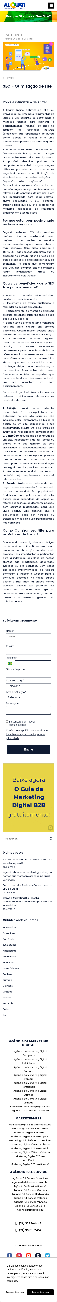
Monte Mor (9, 962)
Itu (4, 1015)
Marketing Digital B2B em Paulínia (30, 1148)
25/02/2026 (9, 909)
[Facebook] (9, 1256)
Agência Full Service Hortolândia (30, 1194)
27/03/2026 (9, 867)
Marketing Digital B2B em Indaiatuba (30, 1124)
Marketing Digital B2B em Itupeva (30, 1136)
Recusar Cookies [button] (15, 1292)
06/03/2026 (9, 892)
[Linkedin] (38, 1256)
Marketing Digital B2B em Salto (30, 1128)
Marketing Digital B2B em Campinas (30, 1140)
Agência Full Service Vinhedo (30, 1202)
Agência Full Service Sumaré (30, 1186)
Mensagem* (12, 703)
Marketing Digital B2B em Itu (30, 1132)
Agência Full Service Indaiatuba (30, 1182)
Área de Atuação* (16, 692)
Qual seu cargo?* (15, 680)
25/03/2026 (9, 879)
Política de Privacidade (28, 1245)
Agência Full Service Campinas (30, 1178)
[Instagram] (19, 1256)
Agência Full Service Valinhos (30, 1198)
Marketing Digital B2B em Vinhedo (30, 1152)
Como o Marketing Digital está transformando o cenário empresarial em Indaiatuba (27, 901)
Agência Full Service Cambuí (30, 1190)
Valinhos (8, 985)
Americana (9, 950)
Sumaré (7, 980)
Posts (16, 34)
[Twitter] (47, 1256)
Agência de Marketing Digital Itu (30, 1110)
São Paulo (9, 939)
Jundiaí (7, 997)
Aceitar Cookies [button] (40, 1292)
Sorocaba (8, 1003)
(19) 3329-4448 (30, 1223)
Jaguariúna (9, 956)
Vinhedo (8, 991)
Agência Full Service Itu (30, 1209)
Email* (9, 646)
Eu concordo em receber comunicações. (22, 723)
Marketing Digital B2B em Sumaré (30, 1164)
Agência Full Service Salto (30, 1205)
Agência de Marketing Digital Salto (30, 1106)
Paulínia (7, 974)
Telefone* (11, 657)
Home (6, 34)
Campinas (9, 933)
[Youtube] (28, 1256)
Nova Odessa (11, 968)
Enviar (28, 749)
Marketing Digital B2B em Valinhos (30, 1144)
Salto (6, 1009)
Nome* (10, 631)
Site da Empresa (15, 669)
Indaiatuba (9, 927)
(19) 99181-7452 (30, 1230)
